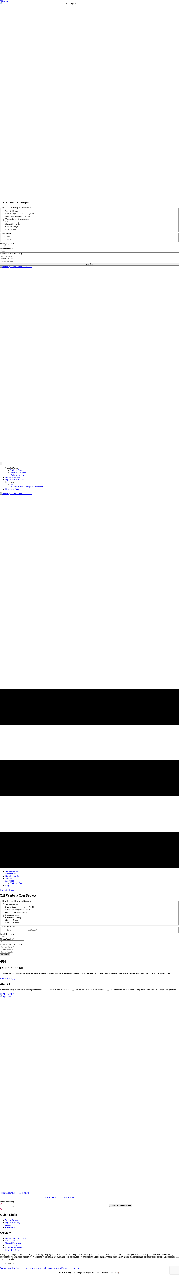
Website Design (11, 211)
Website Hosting (17, 475)
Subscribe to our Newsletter (120, 1205)
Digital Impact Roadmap (15, 480)
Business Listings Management (18, 216)
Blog (12, 484)
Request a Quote (12, 489)
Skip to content (6, 1)
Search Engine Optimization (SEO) (19, 213)
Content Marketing (13, 224)
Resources (9, 482)
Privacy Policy (51, 1197)
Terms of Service (68, 1197)
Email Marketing (12, 229)
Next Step (89, 264)
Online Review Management (17, 219)
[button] (7, 890)
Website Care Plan (18, 472)
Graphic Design (11, 227)
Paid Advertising (12, 221)
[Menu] (1, 463)
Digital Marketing (12, 477)
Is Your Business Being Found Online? (26, 487)
